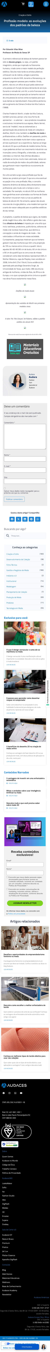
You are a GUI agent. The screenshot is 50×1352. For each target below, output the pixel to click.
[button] (12, 519)
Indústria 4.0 (11, 575)
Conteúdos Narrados (16, 772)
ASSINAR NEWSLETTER (25, 903)
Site (5, 477)
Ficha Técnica (11, 564)
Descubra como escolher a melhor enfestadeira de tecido (24, 1006)
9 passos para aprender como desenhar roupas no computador (23, 699)
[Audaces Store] (23, 4)
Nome (7, 455)
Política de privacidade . (17, 914)
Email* (8, 861)
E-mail (7, 466)
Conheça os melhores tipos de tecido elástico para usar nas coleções (24, 1057)
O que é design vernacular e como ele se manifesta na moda (23, 650)
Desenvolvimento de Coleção (18, 559)
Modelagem (11, 586)
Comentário (9, 423)
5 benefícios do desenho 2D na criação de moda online (23, 747)
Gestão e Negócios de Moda (17, 570)
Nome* (9, 869)
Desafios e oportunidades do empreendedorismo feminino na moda (24, 955)
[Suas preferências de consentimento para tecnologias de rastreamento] (47, 692)
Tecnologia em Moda (14, 608)
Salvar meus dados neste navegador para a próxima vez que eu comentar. (21, 492)
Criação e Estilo (12, 554)
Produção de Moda (13, 597)
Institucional (11, 581)
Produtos (10, 602)
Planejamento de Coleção (16, 591)
